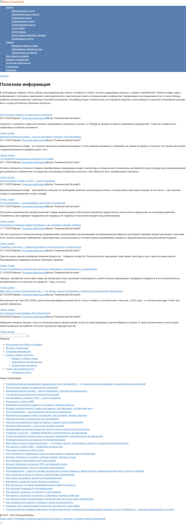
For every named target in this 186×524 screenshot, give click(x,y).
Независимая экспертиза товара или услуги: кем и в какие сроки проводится (48, 429)
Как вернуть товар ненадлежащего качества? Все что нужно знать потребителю (50, 499)
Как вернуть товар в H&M (20, 401)
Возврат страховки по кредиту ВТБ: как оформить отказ (36, 464)
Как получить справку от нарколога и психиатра (32, 387)
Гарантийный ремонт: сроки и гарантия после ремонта (35, 467)
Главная (4, 76)
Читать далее (7, 133)
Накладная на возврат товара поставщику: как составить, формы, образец (46, 415)
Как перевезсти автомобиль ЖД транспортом (31, 460)
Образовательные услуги (25, 14)
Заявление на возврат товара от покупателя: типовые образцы (40, 405)
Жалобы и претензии (17, 59)
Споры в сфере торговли (19, 355)
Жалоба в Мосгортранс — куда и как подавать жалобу (35, 425)
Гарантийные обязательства (27, 49)
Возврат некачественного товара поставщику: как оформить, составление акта (49, 408)
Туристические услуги (23, 25)
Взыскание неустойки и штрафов (24, 344)
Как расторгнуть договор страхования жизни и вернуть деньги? (41, 485)
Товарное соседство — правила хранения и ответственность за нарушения (46, 432)
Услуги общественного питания (29, 35)
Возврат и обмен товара (25, 45)
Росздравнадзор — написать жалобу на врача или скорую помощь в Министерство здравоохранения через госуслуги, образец (75, 471)
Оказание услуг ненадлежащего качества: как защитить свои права (42, 506)
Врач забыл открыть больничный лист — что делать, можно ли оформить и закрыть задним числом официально (67, 443)
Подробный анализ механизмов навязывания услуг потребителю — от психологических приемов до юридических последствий (75, 384)
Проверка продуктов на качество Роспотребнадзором (35, 439)
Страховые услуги (21, 18)
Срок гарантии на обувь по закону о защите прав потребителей (40, 474)
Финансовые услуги (22, 38)
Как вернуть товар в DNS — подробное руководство (34, 446)
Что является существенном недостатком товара (32, 394)
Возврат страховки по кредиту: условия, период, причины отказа (41, 457)
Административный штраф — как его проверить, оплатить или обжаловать (46, 391)
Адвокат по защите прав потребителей (84, 518)
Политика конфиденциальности (31, 518)
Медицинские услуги (23, 11)
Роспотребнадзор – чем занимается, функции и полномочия (38, 412)
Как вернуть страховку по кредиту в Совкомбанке (33, 492)
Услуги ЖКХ (18, 28)
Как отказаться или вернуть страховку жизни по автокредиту (39, 502)
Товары (10, 42)
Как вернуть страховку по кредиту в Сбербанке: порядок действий (42, 495)
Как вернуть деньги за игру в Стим (25, 450)
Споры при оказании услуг (20, 369)
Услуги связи (19, 31)
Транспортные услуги (23, 21)
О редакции (12, 66)
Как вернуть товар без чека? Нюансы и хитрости (32, 481)
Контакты (11, 70)
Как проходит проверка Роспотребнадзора (29, 488)
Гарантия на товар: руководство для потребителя (32, 418)
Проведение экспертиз (24, 52)
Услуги (9, 7)
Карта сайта (6, 518)
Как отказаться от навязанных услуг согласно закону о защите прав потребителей (50, 453)
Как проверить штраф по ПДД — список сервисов (33, 398)
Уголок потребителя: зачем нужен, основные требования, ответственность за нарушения (54, 436)
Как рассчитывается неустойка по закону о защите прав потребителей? (44, 422)
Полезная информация (34, 118)
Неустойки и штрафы (17, 56)
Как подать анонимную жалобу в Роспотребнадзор (34, 478)
